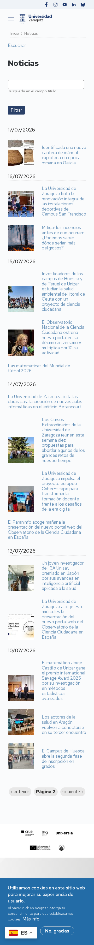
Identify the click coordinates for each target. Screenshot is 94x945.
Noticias (31, 33)
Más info (30, 919)
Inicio (14, 33)
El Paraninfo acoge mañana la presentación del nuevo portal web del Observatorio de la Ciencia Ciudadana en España (45, 530)
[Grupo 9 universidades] (45, 833)
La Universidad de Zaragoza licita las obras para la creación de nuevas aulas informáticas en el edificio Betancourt (45, 402)
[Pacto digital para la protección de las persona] (61, 848)
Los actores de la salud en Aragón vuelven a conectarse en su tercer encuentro (64, 725)
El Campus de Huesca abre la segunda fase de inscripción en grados (63, 759)
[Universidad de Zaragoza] (51, 18)
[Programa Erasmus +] (40, 848)
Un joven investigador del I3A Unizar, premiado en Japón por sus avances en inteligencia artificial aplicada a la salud (63, 576)
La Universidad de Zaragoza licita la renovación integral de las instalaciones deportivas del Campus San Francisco (64, 201)
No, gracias (57, 931)
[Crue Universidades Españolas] (27, 833)
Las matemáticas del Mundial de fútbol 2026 (39, 368)
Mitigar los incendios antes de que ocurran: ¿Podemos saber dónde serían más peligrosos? (63, 238)
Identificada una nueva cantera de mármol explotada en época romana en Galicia (64, 155)
